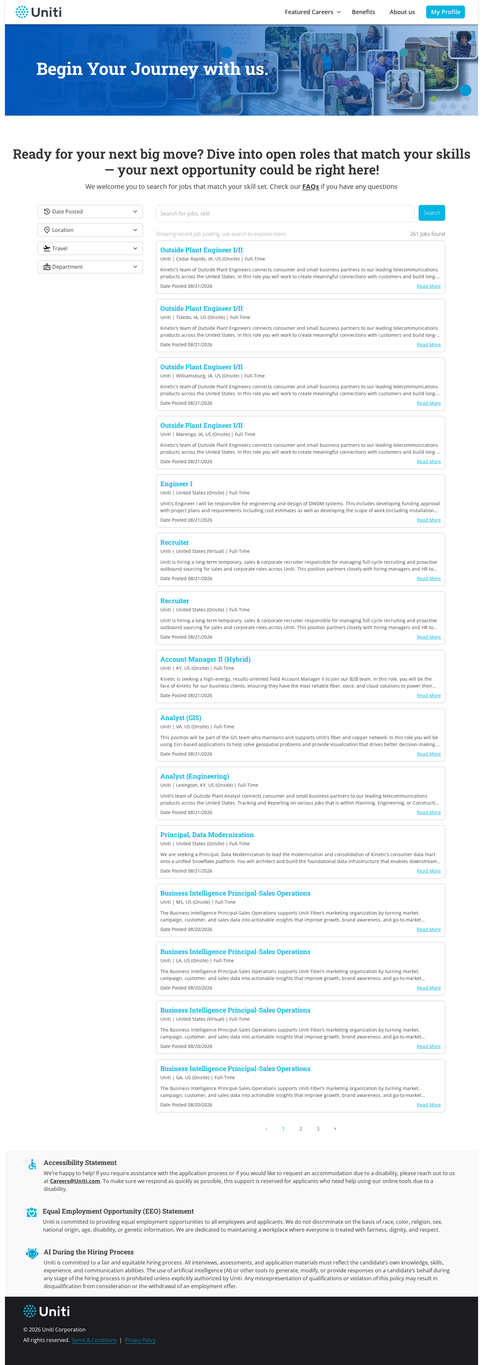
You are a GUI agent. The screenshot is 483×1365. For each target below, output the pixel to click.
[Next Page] (335, 1129)
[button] (90, 211)
